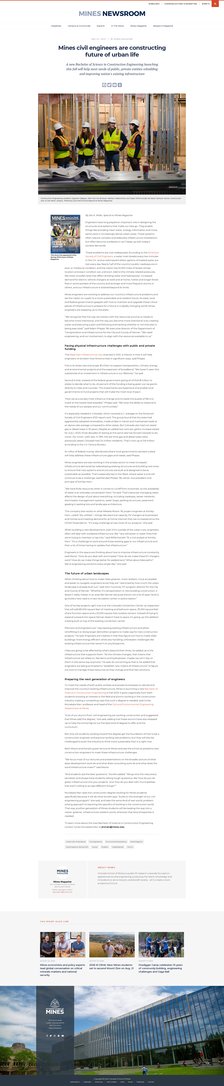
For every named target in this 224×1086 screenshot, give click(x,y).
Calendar (87, 1082)
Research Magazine (163, 26)
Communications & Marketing (180, 4)
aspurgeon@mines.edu (62, 892)
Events (206, 4)
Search (215, 4)
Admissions (75, 1082)
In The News (117, 26)
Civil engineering (95, 842)
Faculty (95, 847)
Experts (101, 26)
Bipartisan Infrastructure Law (85, 354)
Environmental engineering (116, 842)
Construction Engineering (75, 842)
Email (130, 1082)
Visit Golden (112, 1082)
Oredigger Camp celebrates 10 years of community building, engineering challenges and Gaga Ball (161, 968)
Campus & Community (79, 26)
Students (105, 847)
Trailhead (140, 1082)
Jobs (122, 1082)
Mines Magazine (138, 26)
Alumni (130, 847)
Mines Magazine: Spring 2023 (77, 847)
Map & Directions (55, 1028)
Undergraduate (117, 847)
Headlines (56, 26)
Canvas (151, 1082)
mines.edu (154, 4)
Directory (99, 1082)
